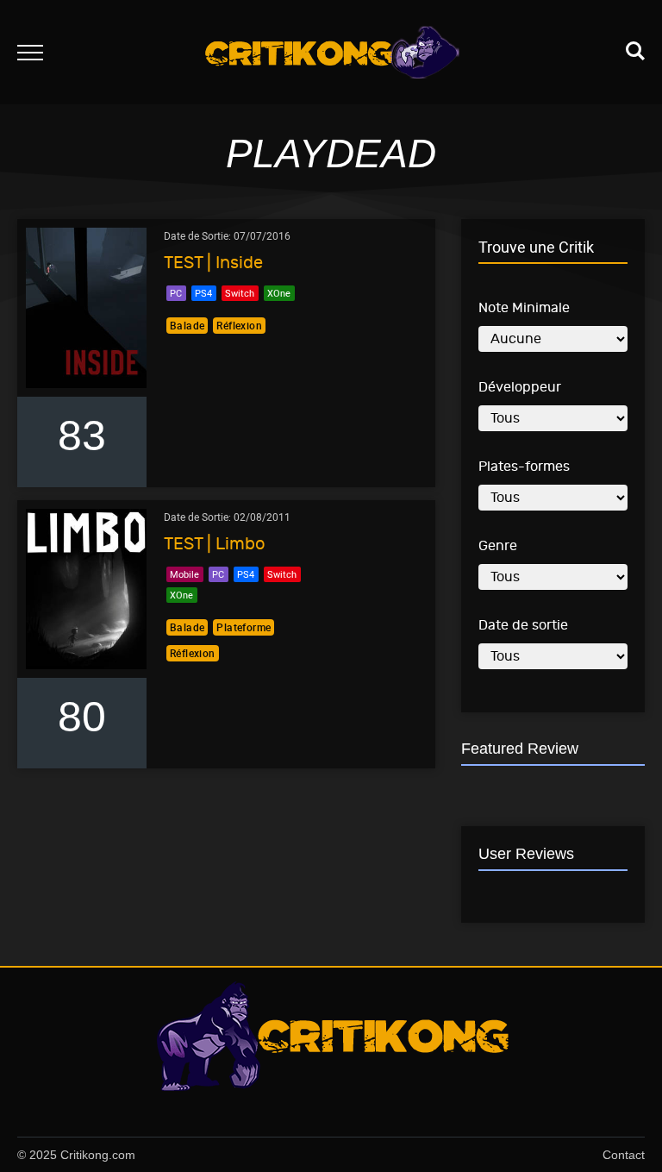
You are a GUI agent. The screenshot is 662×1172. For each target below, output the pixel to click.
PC (176, 292)
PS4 (203, 292)
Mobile (184, 573)
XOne (278, 292)
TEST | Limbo (214, 544)
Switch (239, 292)
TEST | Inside (213, 263)
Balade (187, 325)
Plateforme (243, 627)
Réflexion (239, 325)
